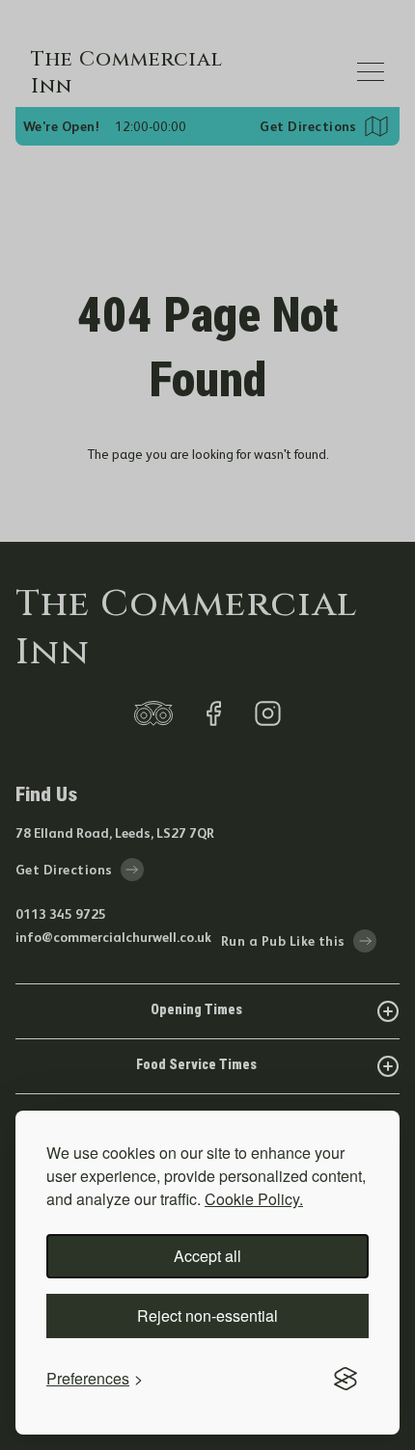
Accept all (207, 1256)
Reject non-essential (207, 1315)
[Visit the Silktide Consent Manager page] (345, 1379)
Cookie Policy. (254, 1199)
